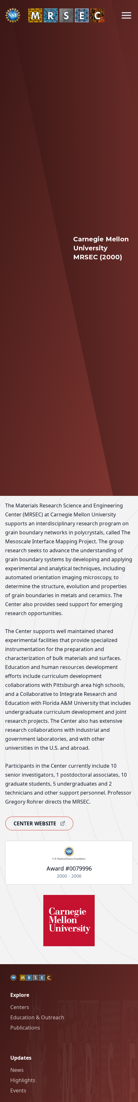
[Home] (54, 15)
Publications (25, 1027)
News (17, 1069)
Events (18, 1090)
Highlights (22, 1080)
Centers (19, 1007)
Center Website (34, 823)
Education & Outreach (37, 1017)
